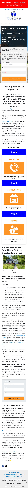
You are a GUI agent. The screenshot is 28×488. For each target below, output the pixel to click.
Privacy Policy (15, 476)
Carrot (23, 486)
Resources (8, 476)
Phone (3, 67)
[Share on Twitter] (6, 466)
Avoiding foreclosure (7, 121)
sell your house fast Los (15, 109)
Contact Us (21, 474)
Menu (24, 24)
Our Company (20, 9)
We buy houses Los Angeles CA (9, 452)
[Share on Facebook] (3, 466)
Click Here (19, 6)
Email (4, 73)
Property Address (7, 62)
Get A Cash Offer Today (10, 9)
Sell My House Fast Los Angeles (11, 474)
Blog (21, 476)
